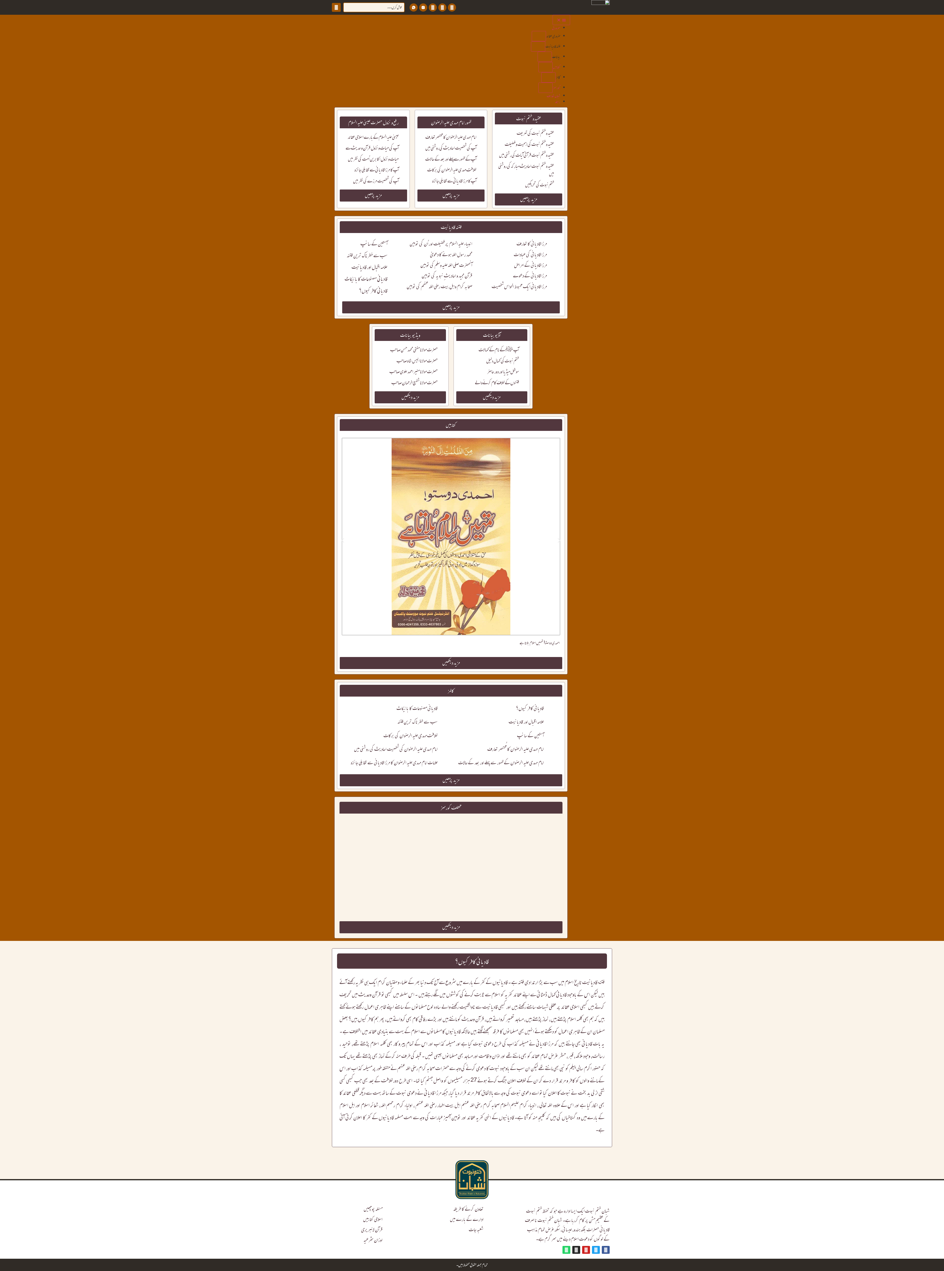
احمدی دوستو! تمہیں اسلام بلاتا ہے (540, 642)
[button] (539, 36)
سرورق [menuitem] (556, 28)
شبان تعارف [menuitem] (553, 95)
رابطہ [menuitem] (557, 101)
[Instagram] (576, 1250)
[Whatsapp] (566, 1250)
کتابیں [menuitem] (556, 67)
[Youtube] (433, 7)
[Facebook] (452, 7)
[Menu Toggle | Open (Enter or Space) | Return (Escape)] (561, 20)
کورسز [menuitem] (556, 87)
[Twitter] (442, 7)
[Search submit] (336, 7)
